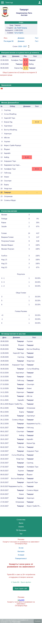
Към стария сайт (21, 588)
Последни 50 (8, 41)
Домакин (21, 38)
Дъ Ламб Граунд (20, 28)
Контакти (21, 551)
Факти (21, 523)
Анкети (21, 527)
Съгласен (38, 621)
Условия (21, 555)
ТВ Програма (21, 530)
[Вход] (39, 2)
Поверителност (21, 558)
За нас (21, 548)
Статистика (21, 520)
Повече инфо (16, 622)
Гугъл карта (18, 33)
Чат (21, 534)
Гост (36, 38)
